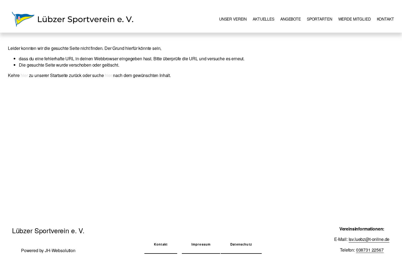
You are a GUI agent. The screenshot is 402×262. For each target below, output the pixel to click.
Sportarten (319, 19)
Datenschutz (241, 244)
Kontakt (385, 19)
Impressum (201, 244)
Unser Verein (233, 19)
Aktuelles (263, 19)
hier (24, 75)
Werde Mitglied (354, 19)
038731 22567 (370, 250)
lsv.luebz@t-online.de (369, 239)
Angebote (290, 19)
